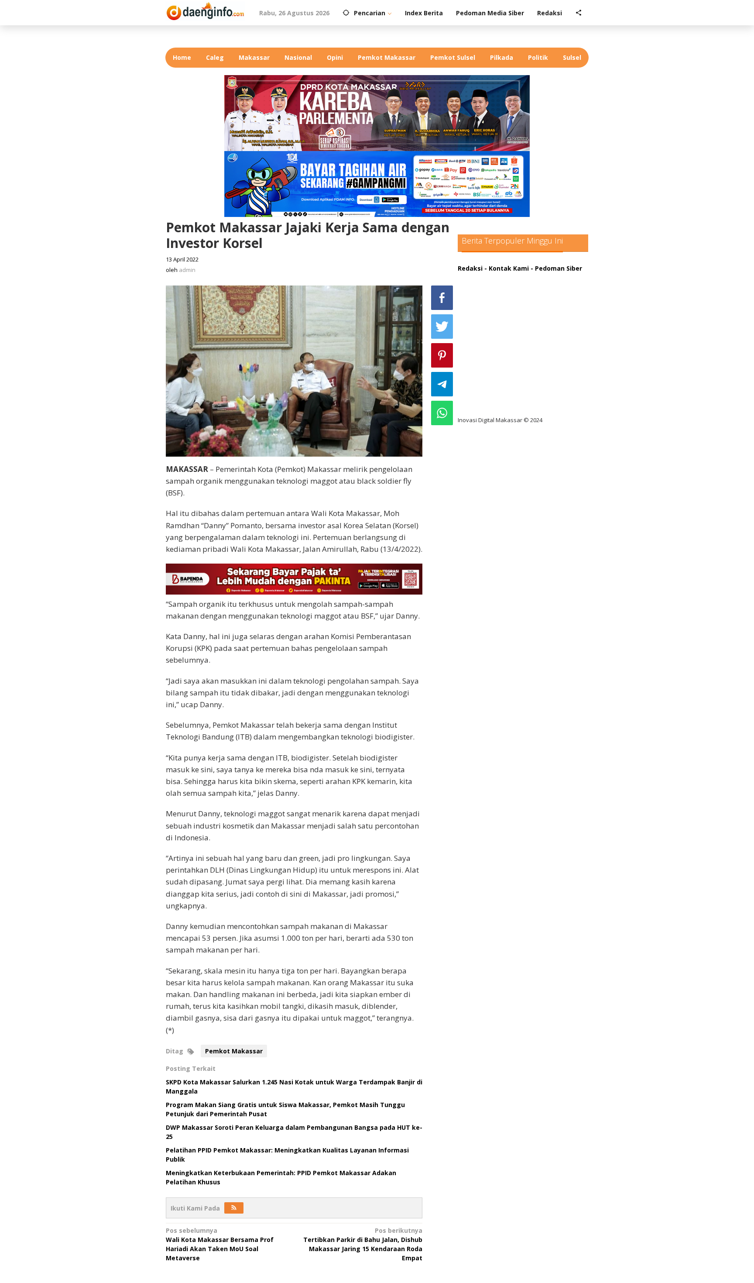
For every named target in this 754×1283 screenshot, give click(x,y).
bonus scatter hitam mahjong (511, 367)
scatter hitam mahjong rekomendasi (522, 277)
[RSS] (233, 1208)
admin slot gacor (491, 331)
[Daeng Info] (205, 10)
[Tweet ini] (442, 326)
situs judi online (489, 349)
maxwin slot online (494, 295)
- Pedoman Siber (556, 268)
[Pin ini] (442, 355)
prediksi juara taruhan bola (507, 403)
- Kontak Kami (506, 268)
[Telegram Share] (442, 384)
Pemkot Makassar (234, 1051)
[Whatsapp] (442, 413)
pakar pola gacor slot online (508, 385)
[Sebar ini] (442, 297)
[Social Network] (579, 13)
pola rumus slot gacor (499, 313)
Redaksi (470, 268)
